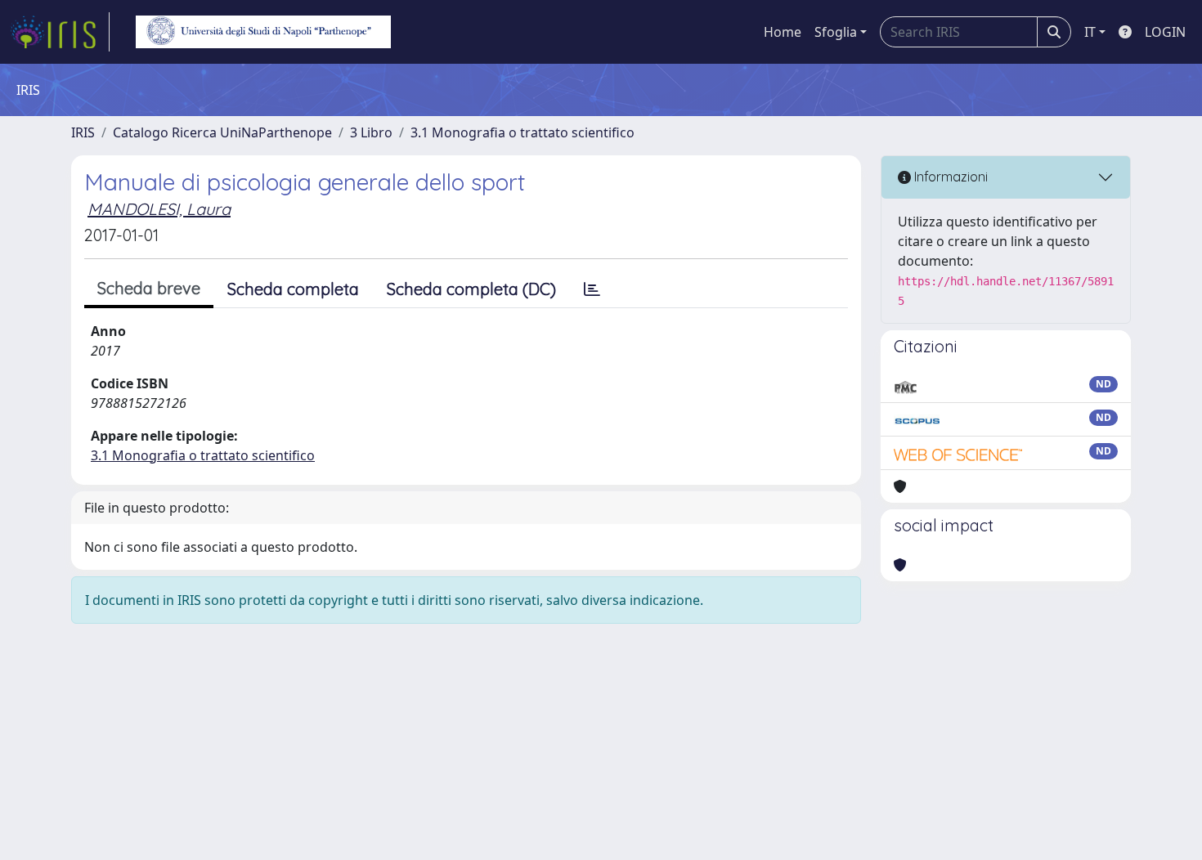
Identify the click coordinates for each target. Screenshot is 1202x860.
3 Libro (371, 132)
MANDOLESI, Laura (159, 209)
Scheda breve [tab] (148, 288)
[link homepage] (60, 32)
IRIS (83, 132)
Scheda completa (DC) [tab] (471, 289)
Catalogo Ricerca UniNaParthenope (222, 132)
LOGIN (1165, 32)
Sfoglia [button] (835, 32)
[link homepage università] (263, 32)
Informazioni (949, 176)
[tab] (592, 289)
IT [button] (1090, 32)
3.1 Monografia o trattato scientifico (522, 132)
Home (782, 32)
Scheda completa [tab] (293, 289)
